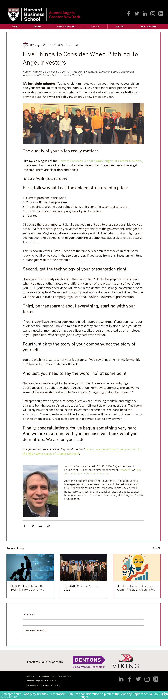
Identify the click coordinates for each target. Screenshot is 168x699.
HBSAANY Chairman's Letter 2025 (82, 588)
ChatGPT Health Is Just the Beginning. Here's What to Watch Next (27, 588)
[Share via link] (48, 525)
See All (157, 547)
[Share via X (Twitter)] (32, 525)
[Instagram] (153, 13)
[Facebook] (129, 13)
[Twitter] (137, 13)
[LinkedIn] (145, 13)
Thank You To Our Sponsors (45, 662)
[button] (37, 26)
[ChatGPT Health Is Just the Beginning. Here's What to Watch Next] (30, 567)
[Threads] (161, 13)
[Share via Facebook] (24, 525)
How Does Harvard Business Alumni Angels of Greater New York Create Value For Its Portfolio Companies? (136, 588)
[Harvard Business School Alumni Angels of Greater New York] (83, 567)
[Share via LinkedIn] (40, 525)
